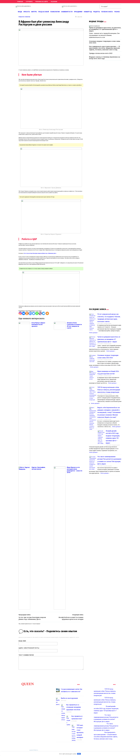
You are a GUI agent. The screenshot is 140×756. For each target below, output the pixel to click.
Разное (117, 11)
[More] (47, 313)
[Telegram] (43, 313)
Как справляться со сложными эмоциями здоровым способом (73, 707)
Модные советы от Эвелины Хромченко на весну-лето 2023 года (104, 57)
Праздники (78, 11)
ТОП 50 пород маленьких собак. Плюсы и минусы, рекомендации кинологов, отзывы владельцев (108, 389)
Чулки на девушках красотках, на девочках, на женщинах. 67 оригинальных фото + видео (105, 29)
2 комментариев (107, 394)
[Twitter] (33, 313)
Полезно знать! (107, 11)
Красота (27, 11)
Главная (20, 1)
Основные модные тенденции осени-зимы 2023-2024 (104, 42)
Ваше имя (22, 641)
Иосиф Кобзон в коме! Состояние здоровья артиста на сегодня (71, 618)
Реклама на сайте (41, 1)
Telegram (54, 1)
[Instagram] (20, 313)
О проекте (29, 1)
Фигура (34, 11)
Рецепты (96, 11)
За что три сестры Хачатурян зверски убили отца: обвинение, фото (40, 253)
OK (79, 754)
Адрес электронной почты (29, 648)
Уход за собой (43, 11)
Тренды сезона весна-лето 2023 (100, 53)
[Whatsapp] (37, 313)
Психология (55, 11)
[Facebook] (30, 313)
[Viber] (40, 313)
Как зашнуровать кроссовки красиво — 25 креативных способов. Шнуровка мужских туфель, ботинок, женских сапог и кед (104, 48)
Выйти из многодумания (69, 698)
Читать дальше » (93, 332)
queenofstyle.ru (33, 750)
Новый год (88, 11)
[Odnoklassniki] (27, 313)
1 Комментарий (107, 323)
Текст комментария (26, 655)
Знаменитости (66, 11)
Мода (20, 11)
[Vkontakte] (23, 313)
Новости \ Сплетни (24, 16)
